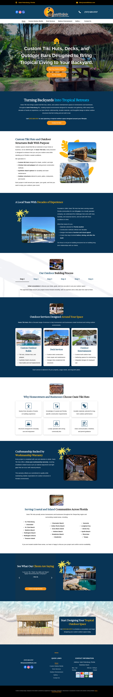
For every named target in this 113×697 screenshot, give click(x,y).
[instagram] (20, 12)
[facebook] (16, 12)
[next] (52, 577)
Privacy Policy (58, 691)
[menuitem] (23, 21)
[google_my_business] (23, 12)
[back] (19, 577)
